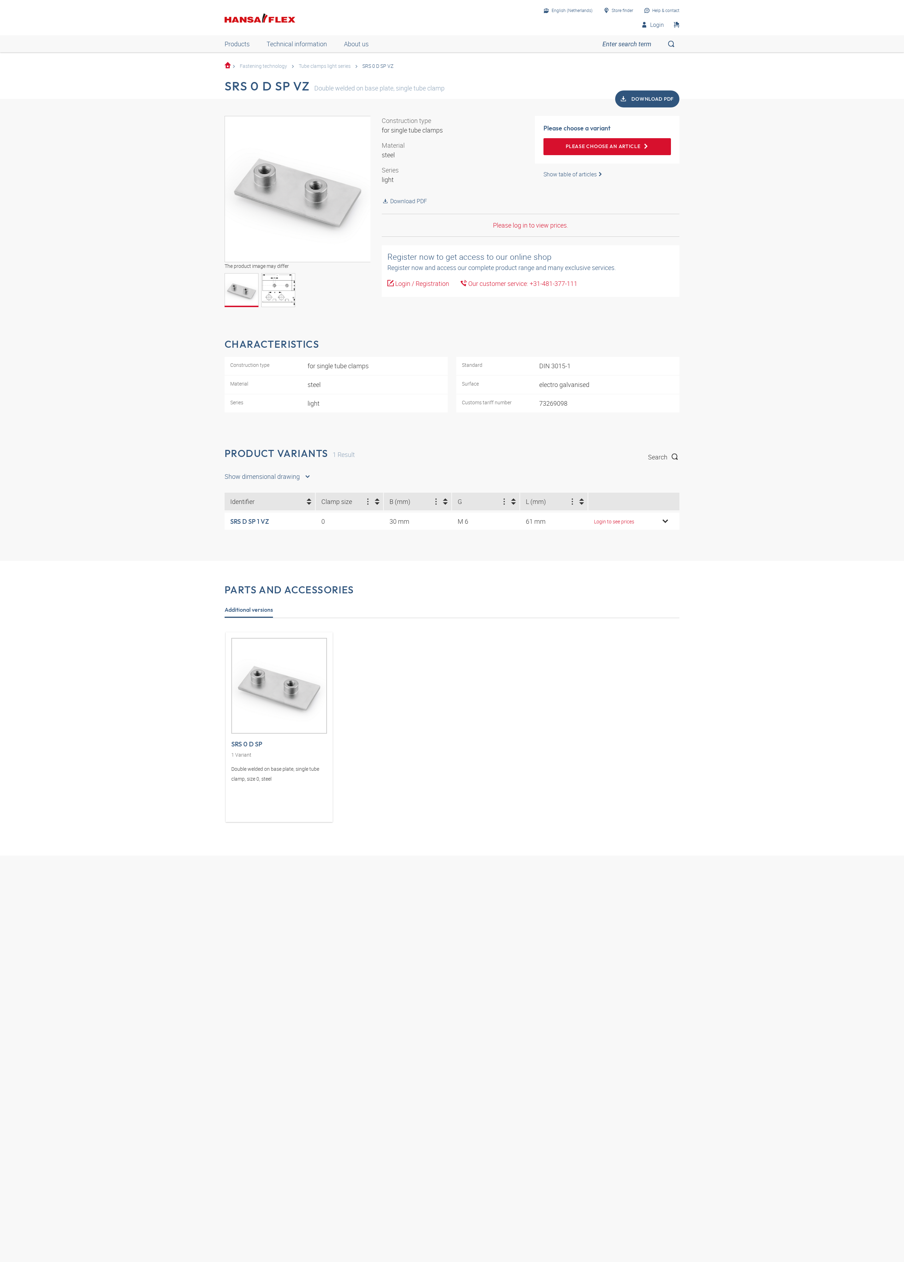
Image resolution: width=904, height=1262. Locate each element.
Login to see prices (614, 521)
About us (356, 44)
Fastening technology (263, 66)
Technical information (297, 44)
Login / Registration (421, 283)
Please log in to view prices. (530, 225)
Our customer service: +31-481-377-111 (522, 283)
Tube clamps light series (325, 66)
